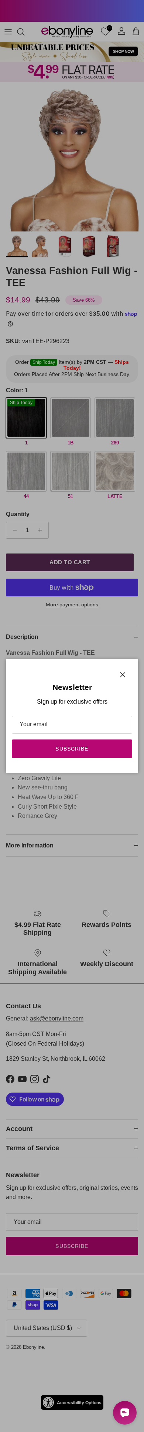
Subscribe (71, 749)
